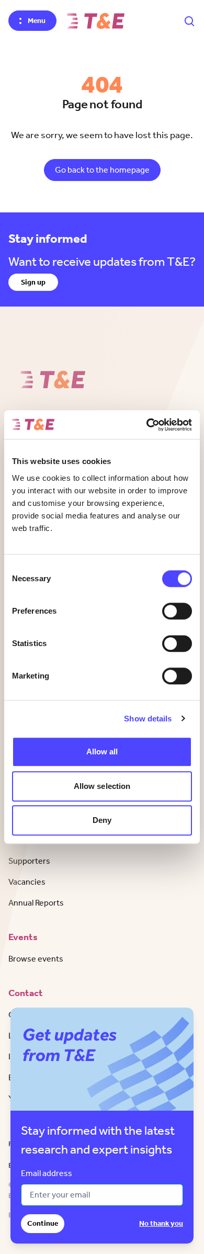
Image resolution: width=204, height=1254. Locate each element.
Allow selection (102, 786)
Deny (102, 820)
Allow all (102, 751)
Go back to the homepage (102, 170)
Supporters (29, 861)
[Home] (95, 21)
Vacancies (27, 882)
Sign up (33, 282)
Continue (42, 1223)
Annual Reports (36, 903)
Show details (148, 718)
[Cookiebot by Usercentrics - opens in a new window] (146, 425)
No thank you (161, 1223)
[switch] (177, 611)
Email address (46, 1173)
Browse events (35, 959)
